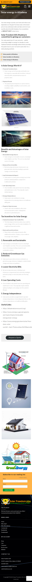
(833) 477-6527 (7, 2)
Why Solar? (4, 523)
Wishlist (3, 549)
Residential (4, 530)
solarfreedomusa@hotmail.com (9, 566)
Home (2, 521)
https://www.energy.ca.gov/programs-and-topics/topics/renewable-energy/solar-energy (16, 315)
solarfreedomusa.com (6, 569)
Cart (2, 543)
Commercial (4, 528)
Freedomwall (4, 532)
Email (5, 484)
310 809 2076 (4, 563)
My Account (4, 547)
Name (4, 478)
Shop (2, 541)
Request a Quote (25, 2)
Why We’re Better (5, 526)
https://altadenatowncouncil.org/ (14, 308)
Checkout (3, 545)
